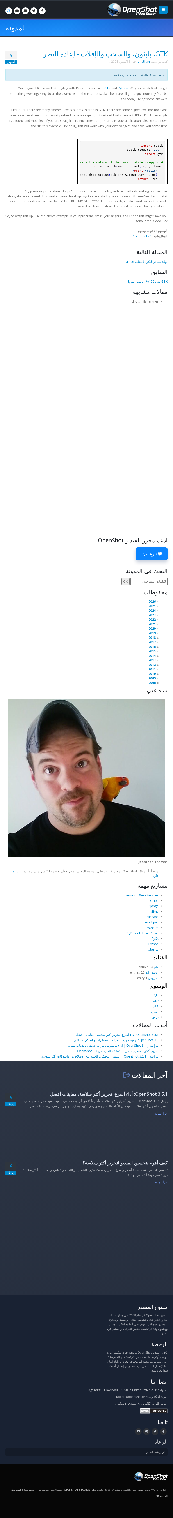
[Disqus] (86, 362)
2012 (152, 664)
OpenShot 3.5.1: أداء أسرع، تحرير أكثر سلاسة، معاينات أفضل (117, 1034)
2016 (152, 646)
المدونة (16, 27)
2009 (152, 678)
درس (155, 1017)
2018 (152, 637)
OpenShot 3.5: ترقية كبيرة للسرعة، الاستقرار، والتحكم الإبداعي (116, 1040)
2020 (152, 628)
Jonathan (143, 61)
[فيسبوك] (42, 10)
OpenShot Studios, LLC (80, 1489)
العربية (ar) (161, 1495)
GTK (107, 88)
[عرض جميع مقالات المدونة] (126, 1075)
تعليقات (154, 1001)
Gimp (155, 911)
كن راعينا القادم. (155, 1452)
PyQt (155, 938)
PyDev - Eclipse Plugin (143, 933)
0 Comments (142, 236)
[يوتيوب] (17, 10)
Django (153, 906)
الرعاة (161, 1441)
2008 (152, 682)
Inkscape (152, 917)
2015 (152, 651)
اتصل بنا (159, 1381)
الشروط (16, 1489)
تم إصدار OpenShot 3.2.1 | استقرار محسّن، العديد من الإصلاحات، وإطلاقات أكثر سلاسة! (100, 1056)
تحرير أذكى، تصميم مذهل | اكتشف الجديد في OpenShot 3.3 (118, 1051)
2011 (152, 669)
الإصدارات (152, 972)
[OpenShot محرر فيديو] (151, 1476)
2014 (152, 655)
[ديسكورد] (25, 10)
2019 (152, 633)
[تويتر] (33, 10)
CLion (154, 900)
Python (123, 88)
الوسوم (159, 985)
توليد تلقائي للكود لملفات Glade (147, 261)
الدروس (153, 978)
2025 (152, 606)
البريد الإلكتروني (149, 1403)
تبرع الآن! (149, 554)
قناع (156, 1006)
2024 (152, 610)
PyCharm (152, 928)
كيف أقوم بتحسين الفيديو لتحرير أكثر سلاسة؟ (125, 1163)
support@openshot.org (131, 1397)
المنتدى (132, 1403)
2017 (152, 642)
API (156, 995)
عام (156, 967)
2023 (152, 615)
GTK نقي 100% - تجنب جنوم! (148, 281)
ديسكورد (120, 1403)
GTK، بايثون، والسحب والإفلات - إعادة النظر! (104, 53)
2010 (152, 673)
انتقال (155, 1011)
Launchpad (151, 922)
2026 (152, 601)
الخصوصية (29, 1489)
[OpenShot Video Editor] (131, 9)
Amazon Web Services (142, 895)
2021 (152, 624)
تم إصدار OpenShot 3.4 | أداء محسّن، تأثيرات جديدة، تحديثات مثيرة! (113, 1045)
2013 (152, 660)
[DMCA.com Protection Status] (154, 1411)
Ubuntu (153, 949)
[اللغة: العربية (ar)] (8, 10)
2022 (152, 619)
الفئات (160, 957)
